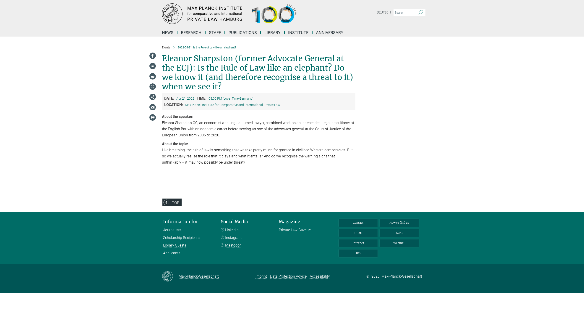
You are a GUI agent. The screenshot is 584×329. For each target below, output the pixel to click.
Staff (215, 32)
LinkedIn (232, 230)
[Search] (420, 12)
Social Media (234, 221)
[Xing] (152, 96)
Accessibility (320, 276)
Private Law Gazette (295, 230)
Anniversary (329, 32)
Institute (298, 32)
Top (175, 202)
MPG (399, 233)
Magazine (289, 221)
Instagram (233, 238)
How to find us (399, 222)
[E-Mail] (152, 107)
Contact (358, 222)
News (167, 32)
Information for (180, 221)
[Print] (152, 117)
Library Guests (174, 245)
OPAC (358, 233)
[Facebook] (152, 55)
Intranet (358, 243)
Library (272, 32)
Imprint (261, 276)
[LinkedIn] (152, 66)
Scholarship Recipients (181, 238)
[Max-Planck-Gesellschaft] (170, 276)
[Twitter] (152, 86)
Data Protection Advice (288, 276)
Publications (243, 32)
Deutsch (384, 12)
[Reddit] (152, 76)
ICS (358, 253)
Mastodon (233, 245)
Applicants (171, 253)
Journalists (172, 230)
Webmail (399, 243)
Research (191, 32)
